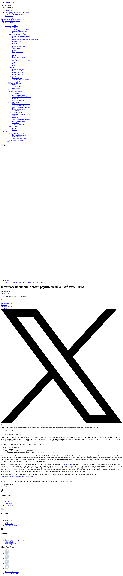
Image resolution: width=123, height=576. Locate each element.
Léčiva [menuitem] (14, 85)
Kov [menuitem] (13, 66)
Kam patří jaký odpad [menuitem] (18, 33)
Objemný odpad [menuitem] (13, 76)
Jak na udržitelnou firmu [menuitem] (15, 140)
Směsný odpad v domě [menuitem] (15, 91)
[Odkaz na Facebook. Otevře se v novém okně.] (7, 553)
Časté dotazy (8, 10)
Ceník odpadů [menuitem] (16, 137)
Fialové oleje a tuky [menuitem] (18, 72)
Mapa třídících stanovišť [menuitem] (19, 31)
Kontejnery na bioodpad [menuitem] (19, 71)
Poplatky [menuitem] (15, 50)
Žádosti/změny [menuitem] (16, 48)
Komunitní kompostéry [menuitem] (19, 69)
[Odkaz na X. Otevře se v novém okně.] (7, 563)
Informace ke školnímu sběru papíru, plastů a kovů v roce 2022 (24, 282)
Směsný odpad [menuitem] (12, 45)
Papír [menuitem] (13, 64)
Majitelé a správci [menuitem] (10, 90)
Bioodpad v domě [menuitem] (13, 102)
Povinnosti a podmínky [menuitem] (19, 135)
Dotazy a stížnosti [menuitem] (13, 126)
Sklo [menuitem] (13, 62)
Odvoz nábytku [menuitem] (17, 78)
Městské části (9, 16)
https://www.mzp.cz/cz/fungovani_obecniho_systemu (17, 476)
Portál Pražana (19, 19)
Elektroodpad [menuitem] (16, 88)
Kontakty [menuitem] (7, 142)
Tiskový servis (9, 505)
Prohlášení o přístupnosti (12, 573)
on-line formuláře (68, 464)
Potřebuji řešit (9, 503)
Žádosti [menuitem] (14, 116)
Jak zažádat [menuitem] (15, 93)
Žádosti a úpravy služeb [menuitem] (19, 138)
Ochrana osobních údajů (12, 572)
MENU (3, 145)
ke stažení (51, 481)
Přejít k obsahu (9, 2)
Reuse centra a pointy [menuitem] (18, 57)
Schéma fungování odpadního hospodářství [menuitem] (25, 40)
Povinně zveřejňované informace (15, 14)
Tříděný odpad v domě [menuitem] (15, 112)
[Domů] (5, 278)
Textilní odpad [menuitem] (16, 86)
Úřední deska (9, 524)
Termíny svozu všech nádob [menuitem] (20, 29)
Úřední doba (8, 520)
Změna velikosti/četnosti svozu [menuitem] (21, 97)
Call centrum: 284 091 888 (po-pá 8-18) (17, 12)
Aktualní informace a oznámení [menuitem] (21, 36)
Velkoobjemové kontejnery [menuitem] (20, 79)
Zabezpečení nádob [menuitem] (18, 100)
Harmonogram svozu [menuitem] (18, 46)
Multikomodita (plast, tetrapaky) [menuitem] (22, 60)
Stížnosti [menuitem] (14, 130)
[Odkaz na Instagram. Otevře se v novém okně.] (7, 558)
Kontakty (7, 502)
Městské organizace (11, 544)
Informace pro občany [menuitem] (11, 26)
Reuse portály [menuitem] (16, 55)
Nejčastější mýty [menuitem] (17, 38)
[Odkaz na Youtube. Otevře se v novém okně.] (7, 568)
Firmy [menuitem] (6, 131)
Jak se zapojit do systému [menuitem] (16, 133)
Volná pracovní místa (11, 525)
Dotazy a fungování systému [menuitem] (17, 34)
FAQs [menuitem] (14, 128)
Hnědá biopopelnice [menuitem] (18, 74)
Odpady (7, 280)
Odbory (7, 522)
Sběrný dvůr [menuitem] (16, 81)
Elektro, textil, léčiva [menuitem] (14, 83)
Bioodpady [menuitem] (11, 67)
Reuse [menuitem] (10, 53)
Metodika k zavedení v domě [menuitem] (21, 104)
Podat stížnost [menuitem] (16, 41)
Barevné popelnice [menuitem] (14, 59)
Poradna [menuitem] (14, 43)
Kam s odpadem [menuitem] (13, 27)
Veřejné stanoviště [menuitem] (17, 52)
